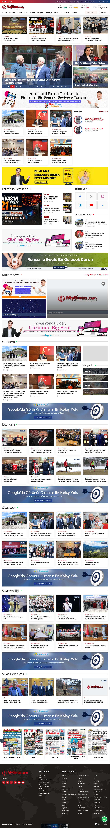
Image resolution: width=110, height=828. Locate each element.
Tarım (79, 802)
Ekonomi (12, 12)
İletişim (40, 795)
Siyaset (80, 813)
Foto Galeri (97, 808)
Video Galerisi (103, 275)
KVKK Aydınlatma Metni (45, 780)
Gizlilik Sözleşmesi (43, 793)
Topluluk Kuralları (43, 786)
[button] (4, 86)
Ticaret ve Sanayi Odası (100, 797)
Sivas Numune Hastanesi (98, 810)
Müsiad (64, 802)
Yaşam (95, 783)
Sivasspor (96, 794)
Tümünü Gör (102, 111)
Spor (25, 12)
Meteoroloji (97, 800)
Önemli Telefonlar (43, 782)
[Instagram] (102, 196)
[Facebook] (80, 196)
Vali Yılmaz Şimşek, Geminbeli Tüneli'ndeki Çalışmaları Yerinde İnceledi (79, 2)
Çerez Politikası (42, 784)
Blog (63, 813)
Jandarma (96, 813)
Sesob (64, 800)
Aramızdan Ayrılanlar (100, 789)
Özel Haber (65, 789)
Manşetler (97, 786)
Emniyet (64, 797)
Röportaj (80, 789)
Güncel (4, 12)
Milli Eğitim (81, 800)
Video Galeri (65, 810)
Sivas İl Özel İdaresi (83, 797)
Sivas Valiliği (97, 792)
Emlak (64, 805)
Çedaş (79, 805)
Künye (40, 777)
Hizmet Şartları (42, 791)
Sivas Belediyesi (82, 794)
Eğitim (64, 786)
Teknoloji (49, 12)
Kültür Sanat (65, 12)
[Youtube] (91, 205)
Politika (32, 12)
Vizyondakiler (82, 808)
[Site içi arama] (98, 12)
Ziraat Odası (97, 802)
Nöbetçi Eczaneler (83, 810)
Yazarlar (74, 12)
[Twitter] (91, 196)
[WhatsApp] (104, 819)
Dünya (19, 12)
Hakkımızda (41, 775)
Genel (64, 775)
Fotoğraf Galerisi (90, 275)
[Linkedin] (80, 205)
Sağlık (56, 12)
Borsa (95, 805)
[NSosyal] (102, 205)
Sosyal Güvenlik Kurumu (82, 776)
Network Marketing (83, 792)
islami (64, 792)
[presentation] (5, 66)
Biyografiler (65, 808)
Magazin (40, 12)
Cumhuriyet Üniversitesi (69, 794)
